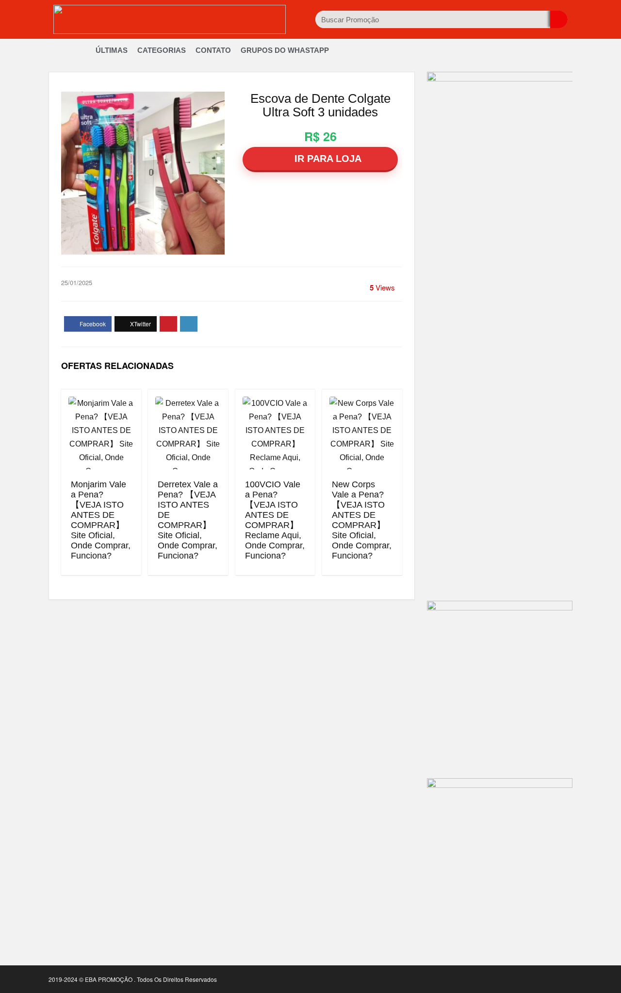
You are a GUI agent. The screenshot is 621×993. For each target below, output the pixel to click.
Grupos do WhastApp (285, 50)
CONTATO (213, 50)
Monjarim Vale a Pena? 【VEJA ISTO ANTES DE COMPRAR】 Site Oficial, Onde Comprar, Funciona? (101, 520)
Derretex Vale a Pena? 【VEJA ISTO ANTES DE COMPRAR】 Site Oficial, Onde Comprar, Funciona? (188, 520)
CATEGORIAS (161, 50)
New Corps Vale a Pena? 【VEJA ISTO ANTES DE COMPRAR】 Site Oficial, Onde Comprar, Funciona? (362, 520)
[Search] (559, 19)
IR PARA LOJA (326, 158)
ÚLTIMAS (112, 50)
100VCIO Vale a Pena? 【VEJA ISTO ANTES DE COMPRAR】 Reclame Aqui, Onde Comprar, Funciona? (275, 520)
